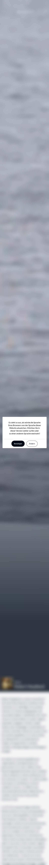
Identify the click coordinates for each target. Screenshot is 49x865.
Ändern (32, 444)
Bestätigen (18, 444)
